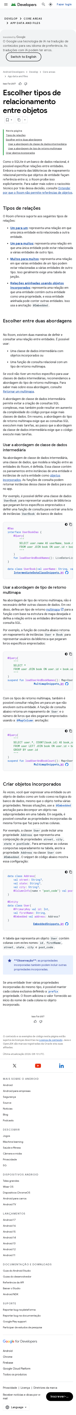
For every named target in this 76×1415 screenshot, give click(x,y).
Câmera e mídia (12, 1153)
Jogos (6, 1136)
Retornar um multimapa (18, 391)
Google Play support (14, 1321)
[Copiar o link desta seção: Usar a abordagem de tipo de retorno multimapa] (24, 593)
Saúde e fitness (12, 1147)
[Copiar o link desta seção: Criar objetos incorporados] (64, 784)
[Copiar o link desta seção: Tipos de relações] (44, 208)
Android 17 (9, 1219)
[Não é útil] (25, 84)
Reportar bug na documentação (22, 1315)
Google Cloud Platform (16, 1368)
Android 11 (9, 1255)
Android (8, 1085)
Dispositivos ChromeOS (16, 1192)
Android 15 (9, 1231)
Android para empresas (16, 1091)
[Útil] (20, 84)
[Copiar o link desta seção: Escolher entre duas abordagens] (6, 327)
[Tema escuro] (66, 524)
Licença (25, 1387)
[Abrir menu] (6, 4)
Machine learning (13, 1141)
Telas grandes (11, 1180)
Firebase (8, 1362)
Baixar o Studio (11, 1288)
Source (7, 1102)
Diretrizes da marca (45, 1387)
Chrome (7, 1356)
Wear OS (8, 1186)
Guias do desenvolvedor (17, 1276)
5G (5, 1165)
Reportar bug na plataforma (19, 1309)
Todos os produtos (15, 1374)
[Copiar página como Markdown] (19, 120)
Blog (5, 1114)
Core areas (33, 18)
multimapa (53, 609)
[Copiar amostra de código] (70, 524)
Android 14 (9, 1237)
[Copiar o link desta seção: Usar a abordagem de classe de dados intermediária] (29, 450)
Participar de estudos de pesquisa (22, 1327)
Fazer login (64, 4)
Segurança (9, 1096)
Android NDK (10, 1294)
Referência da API (13, 1282)
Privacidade (10, 1159)
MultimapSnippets (49, 683)
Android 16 (9, 1225)
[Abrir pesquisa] (43, 4)
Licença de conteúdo (50, 1040)
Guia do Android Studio (17, 1270)
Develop (11, 18)
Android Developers (13, 71)
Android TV (9, 1204)
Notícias (7, 1108)
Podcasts (8, 1120)
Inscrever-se (60, 1396)
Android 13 (9, 1243)
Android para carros (14, 1198)
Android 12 (9, 1249)
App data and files (25, 23)
